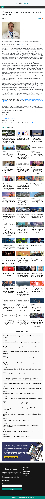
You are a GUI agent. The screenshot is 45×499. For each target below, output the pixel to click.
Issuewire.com (22, 44)
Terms (24, 469)
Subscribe (12, 489)
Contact (25, 475)
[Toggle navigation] (2, 7)
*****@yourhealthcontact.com (9, 118)
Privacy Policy (26, 471)
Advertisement (26, 473)
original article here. (33, 122)
